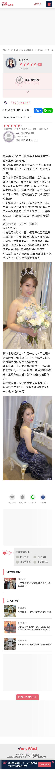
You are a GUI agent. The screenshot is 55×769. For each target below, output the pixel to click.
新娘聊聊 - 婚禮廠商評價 (20, 50)
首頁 (5, 50)
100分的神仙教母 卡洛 (44, 50)
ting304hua (25, 132)
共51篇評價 (23, 68)
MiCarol (24, 60)
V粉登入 (38, 4)
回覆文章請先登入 (27, 697)
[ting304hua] (8, 136)
